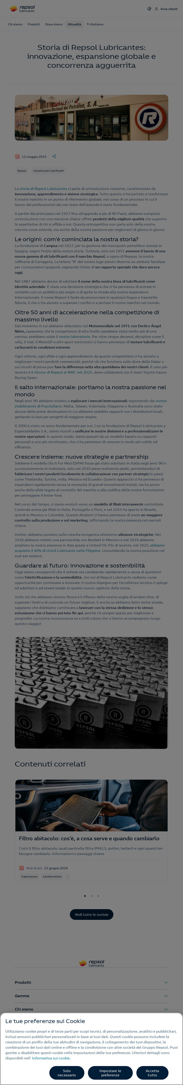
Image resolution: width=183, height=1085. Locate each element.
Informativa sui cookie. (51, 1058)
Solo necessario (67, 1073)
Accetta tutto (152, 1073)
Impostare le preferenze (110, 1073)
